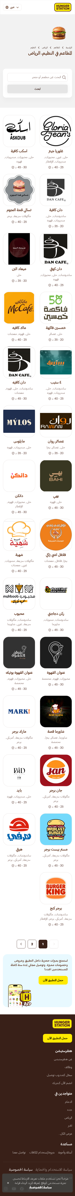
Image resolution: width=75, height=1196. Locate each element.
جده (69, 1109)
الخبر (70, 1125)
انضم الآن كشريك (62, 1083)
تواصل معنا (19, 1152)
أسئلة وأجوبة (65, 1152)
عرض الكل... (65, 1133)
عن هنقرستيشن (63, 1059)
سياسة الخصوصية (21, 1169)
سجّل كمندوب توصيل (59, 1075)
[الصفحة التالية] (21, 944)
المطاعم (57, 47)
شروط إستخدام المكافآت (42, 1152)
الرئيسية (69, 47)
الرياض (45, 47)
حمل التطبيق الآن (53, 980)
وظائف (68, 1067)
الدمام (68, 1101)
